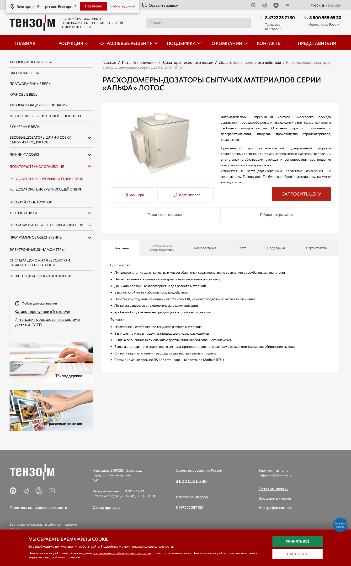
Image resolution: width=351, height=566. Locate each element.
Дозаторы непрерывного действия (49, 179)
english (334, 5)
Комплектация (205, 248)
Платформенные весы (30, 84)
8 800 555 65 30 (325, 17)
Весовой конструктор (31, 202)
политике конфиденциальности (148, 546)
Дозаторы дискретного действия (48, 189)
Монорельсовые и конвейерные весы (45, 116)
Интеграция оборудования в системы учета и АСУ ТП (47, 322)
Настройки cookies (275, 507)
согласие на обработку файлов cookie (122, 553)
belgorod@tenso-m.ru (275, 475)
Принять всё (297, 541)
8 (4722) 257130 (190, 507)
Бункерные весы (25, 127)
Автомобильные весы (31, 62)
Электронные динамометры (37, 249)
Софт (241, 248)
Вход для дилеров (275, 498)
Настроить (297, 554)
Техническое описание (165, 214)
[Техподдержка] (51, 361)
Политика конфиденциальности (38, 507)
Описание (121, 248)
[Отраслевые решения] (51, 409)
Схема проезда (106, 507)
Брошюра (136, 195)
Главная (109, 62)
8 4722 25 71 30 (280, 17)
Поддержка (276, 248)
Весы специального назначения (41, 276)
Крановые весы (24, 94)
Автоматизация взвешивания (39, 105)
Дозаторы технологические (37, 166)
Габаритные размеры (276, 214)
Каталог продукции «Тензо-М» (42, 311)
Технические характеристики (162, 248)
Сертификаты (317, 248)
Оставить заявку (163, 5)
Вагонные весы (24, 73)
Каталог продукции (139, 62)
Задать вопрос (188, 195)
